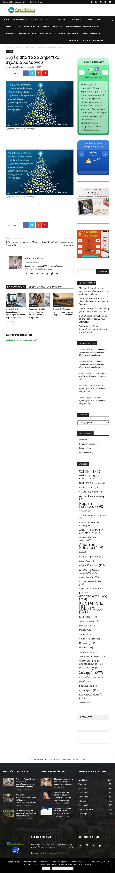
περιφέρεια (89, 690)
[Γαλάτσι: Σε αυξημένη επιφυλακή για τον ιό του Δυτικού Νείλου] (8, 813)
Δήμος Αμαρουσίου (91, 556)
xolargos (100, 483)
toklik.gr (86, 482)
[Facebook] (91, 2)
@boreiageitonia (74, 759)
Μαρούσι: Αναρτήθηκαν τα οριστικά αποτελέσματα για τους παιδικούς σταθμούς (94, 291)
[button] (111, 19)
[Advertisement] (39, 141)
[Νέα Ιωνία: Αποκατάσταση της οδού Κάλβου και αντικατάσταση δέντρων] (8, 798)
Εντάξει (46, 868)
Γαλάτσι (48, 20)
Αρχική (8, 47)
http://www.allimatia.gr (32, 262)
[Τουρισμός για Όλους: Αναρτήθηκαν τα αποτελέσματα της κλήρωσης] (39, 300)
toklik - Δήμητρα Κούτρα (89, 477)
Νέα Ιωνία (42, 26)
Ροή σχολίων (85, 448)
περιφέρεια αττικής (90, 696)
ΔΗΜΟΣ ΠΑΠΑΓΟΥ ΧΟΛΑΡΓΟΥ (91, 531)
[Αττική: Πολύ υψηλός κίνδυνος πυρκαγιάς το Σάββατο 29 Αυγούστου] (63, 300)
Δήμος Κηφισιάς (92, 565)
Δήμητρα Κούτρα (16, 67)
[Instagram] (96, 2)
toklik (89, 471)
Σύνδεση (83, 439)
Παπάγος (56, 26)
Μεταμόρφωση (26, 26)
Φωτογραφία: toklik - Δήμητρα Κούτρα (91, 662)
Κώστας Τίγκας (87, 625)
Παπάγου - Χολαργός (88, 652)
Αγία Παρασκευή (18, 20)
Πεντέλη (9, 33)
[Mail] (101, 2)
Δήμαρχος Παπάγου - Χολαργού (88, 538)
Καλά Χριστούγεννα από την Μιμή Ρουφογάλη (21, 243)
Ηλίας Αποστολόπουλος (93, 596)
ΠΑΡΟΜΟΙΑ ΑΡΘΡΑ (16, 287)
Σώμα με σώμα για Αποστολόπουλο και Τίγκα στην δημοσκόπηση (92, 352)
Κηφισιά (75, 20)
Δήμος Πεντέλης (89, 576)
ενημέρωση (98, 677)
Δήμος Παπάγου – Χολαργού (90, 571)
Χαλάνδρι (58, 33)
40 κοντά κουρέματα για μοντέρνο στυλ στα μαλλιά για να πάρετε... (63, 781)
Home (6, 20)
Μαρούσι (9, 26)
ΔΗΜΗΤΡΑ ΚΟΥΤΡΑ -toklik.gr (90, 524)
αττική (84, 676)
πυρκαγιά (84, 702)
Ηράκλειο (62, 20)
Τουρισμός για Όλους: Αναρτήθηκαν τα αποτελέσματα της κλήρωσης (93, 329)
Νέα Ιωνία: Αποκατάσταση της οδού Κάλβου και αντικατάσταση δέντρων (93, 301)
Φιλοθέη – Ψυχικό (26, 33)
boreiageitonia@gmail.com (55, 853)
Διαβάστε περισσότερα (62, 868)
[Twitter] (105, 2)
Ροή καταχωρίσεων (88, 444)
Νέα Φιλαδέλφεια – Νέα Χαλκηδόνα (81, 26)
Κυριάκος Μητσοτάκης (89, 621)
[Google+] (32, 273)
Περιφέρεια (71, 33)
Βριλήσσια (35, 20)
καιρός (85, 681)
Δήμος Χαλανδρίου (90, 583)
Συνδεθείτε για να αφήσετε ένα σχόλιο (22, 340)
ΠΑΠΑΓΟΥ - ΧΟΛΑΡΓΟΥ (89, 639)
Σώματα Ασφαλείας (89, 33)
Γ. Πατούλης (85, 511)
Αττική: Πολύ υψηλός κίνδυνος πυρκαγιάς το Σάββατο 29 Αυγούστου (63, 312)
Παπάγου (86, 647)
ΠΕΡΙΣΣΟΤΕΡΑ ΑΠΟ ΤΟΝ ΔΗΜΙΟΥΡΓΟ (44, 287)
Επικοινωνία (97, 40)
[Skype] (47, 273)
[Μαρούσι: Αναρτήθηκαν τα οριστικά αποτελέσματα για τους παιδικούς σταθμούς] (8, 782)
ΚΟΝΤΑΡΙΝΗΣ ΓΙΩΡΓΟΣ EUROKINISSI (91, 608)
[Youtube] (110, 2)
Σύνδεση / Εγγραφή (37, 2)
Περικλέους (98, 656)
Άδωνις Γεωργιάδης (90, 491)
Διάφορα (72, 40)
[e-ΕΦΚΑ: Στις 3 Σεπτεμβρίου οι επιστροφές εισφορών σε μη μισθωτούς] (16, 300)
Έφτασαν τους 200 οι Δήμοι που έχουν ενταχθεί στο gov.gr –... (63, 810)
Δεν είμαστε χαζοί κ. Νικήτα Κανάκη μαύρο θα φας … (93, 376)
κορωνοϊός (89, 685)
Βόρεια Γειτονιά (91, 505)
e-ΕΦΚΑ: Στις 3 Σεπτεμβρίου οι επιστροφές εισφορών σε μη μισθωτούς (93, 319)
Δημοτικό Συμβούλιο (91, 588)
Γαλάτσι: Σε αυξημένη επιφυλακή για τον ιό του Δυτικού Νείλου (94, 310)
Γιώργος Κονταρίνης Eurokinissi (92, 516)
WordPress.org (86, 452)
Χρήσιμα (84, 40)
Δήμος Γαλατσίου (87, 561)
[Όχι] (111, 865)
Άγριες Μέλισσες (88, 487)
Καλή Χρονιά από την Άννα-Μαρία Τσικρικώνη (57, 243)
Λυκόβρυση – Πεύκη (93, 20)
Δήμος (83, 552)
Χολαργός (44, 33)
